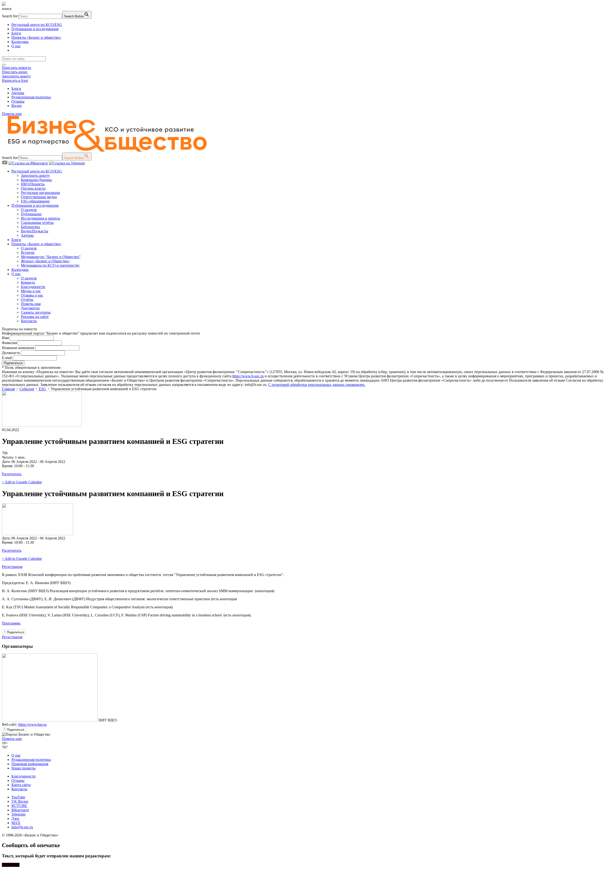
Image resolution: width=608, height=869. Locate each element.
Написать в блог (15, 80)
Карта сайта (21, 785)
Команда (28, 282)
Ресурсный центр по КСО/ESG (36, 25)
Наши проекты (23, 768)
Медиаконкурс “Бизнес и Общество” (51, 257)
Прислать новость (16, 68)
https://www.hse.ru (32, 724)
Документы (30, 308)
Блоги (16, 33)
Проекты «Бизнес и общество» (36, 37)
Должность (11, 353)
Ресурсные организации (40, 193)
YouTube (18, 797)
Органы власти (33, 188)
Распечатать (11, 474)
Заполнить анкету (16, 76)
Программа (11, 623)
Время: (8, 466)
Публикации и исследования (34, 29)
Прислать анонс (15, 72)
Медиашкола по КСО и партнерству (50, 265)
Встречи (27, 252)
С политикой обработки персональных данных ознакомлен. (316, 385)
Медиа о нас (31, 291)
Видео (16, 106)
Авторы (17, 93)
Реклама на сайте (35, 317)
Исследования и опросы (40, 218)
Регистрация (12, 567)
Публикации (31, 214)
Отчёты (27, 300)
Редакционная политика (31, 97)
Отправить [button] (10, 865)
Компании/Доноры (36, 180)
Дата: (6, 462)
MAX (15, 823)
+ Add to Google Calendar (22, 482)
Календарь (19, 42)
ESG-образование (35, 201)
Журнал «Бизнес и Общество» (45, 261)
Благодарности (33, 287)
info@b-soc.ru (22, 827)
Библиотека (30, 227)
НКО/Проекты (33, 184)
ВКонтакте (20, 810)
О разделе (29, 210)
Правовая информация (29, 764)
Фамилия (9, 343)
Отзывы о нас (32, 295)
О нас (16, 46)
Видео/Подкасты (34, 231)
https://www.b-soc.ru (248, 376)
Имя (5, 338)
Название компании (18, 348)
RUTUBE (19, 806)
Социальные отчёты (37, 223)
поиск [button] (7, 9)
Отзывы (17, 101)
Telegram (18, 814)
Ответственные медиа (39, 197)
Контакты (29, 321)
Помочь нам (12, 114)
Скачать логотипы (36, 312)
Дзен (15, 818)
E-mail (7, 358)
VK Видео (19, 801)
